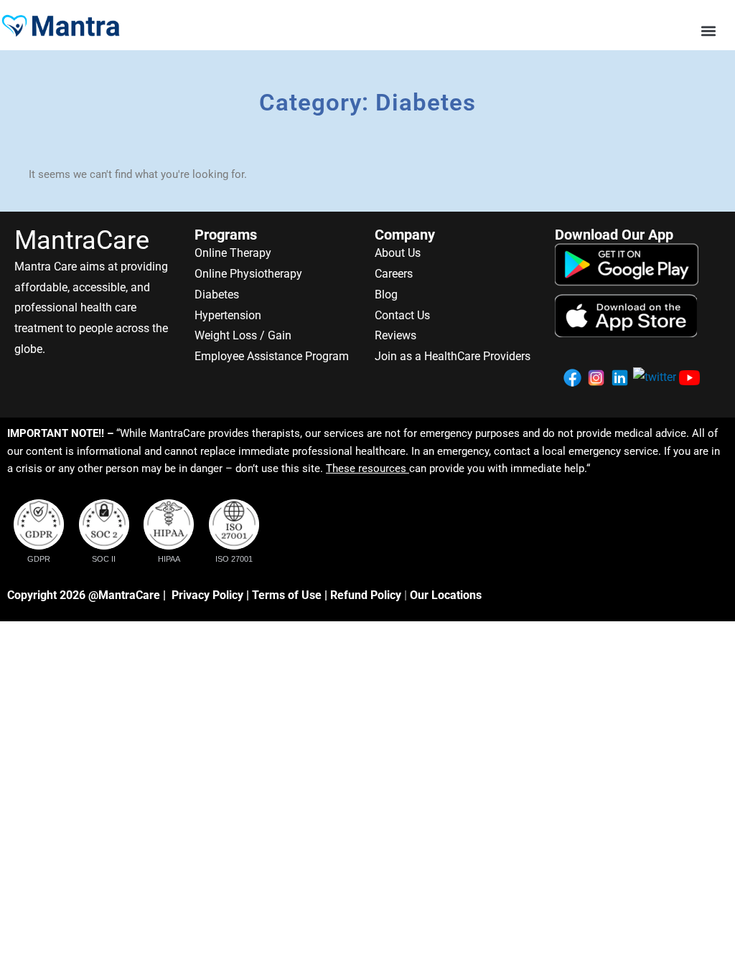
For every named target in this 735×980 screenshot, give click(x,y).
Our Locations (446, 595)
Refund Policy (365, 595)
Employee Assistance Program (272, 356)
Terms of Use (287, 595)
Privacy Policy (207, 595)
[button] (709, 31)
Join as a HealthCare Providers (452, 356)
